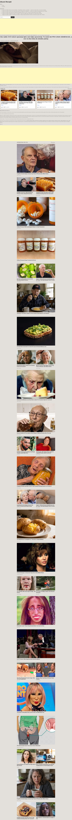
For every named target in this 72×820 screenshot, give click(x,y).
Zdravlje (3, 6)
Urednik (8, 40)
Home (3, 5)
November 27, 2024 (4, 40)
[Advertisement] (34, 26)
